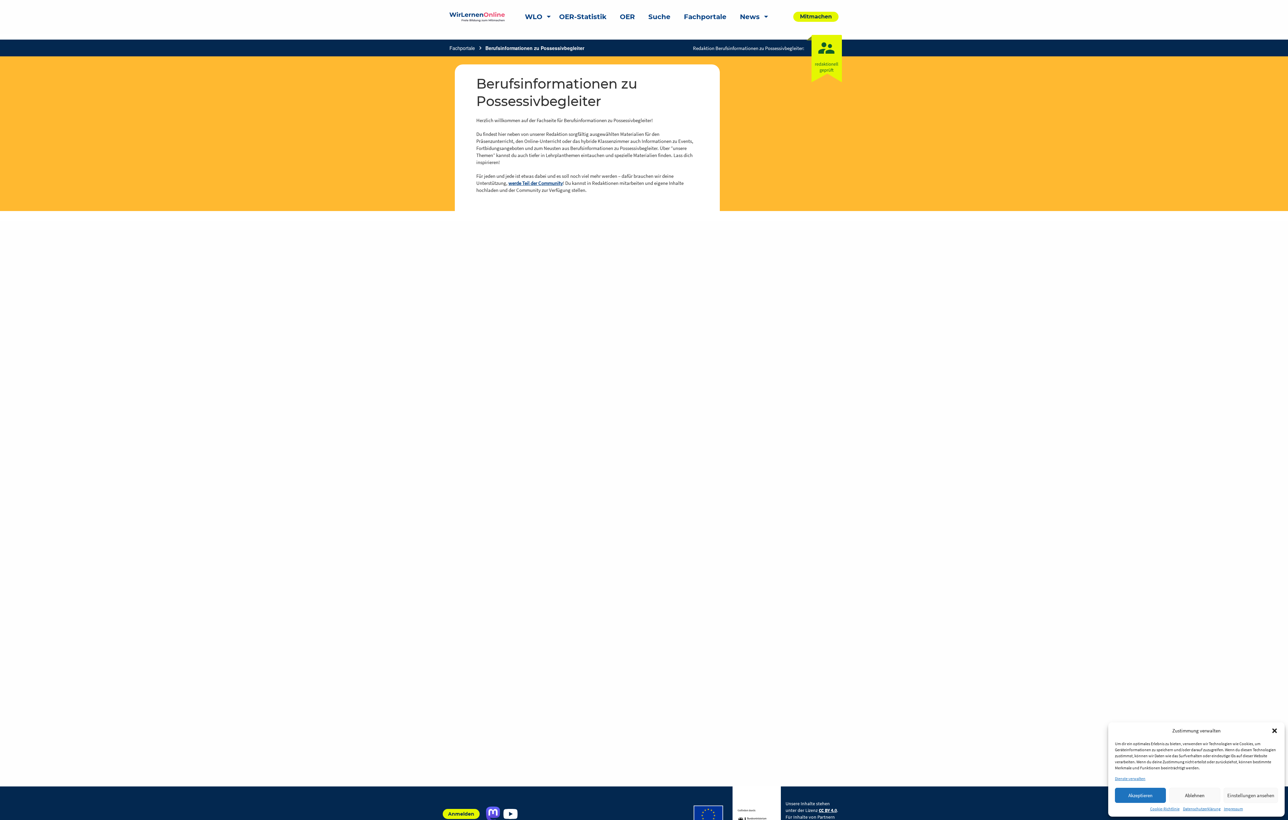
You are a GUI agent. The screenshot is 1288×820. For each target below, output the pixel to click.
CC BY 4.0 (828, 810)
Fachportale (462, 48)
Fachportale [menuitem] (705, 17)
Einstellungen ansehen (1250, 795)
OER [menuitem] (627, 17)
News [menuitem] (750, 17)
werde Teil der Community (535, 183)
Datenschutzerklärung (1202, 808)
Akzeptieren (1140, 795)
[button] (1274, 730)
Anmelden (461, 814)
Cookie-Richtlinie (1165, 808)
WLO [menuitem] (533, 17)
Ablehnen (1194, 795)
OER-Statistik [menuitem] (582, 17)
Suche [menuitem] (659, 17)
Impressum (1233, 808)
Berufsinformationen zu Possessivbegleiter (534, 48)
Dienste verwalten (1130, 778)
